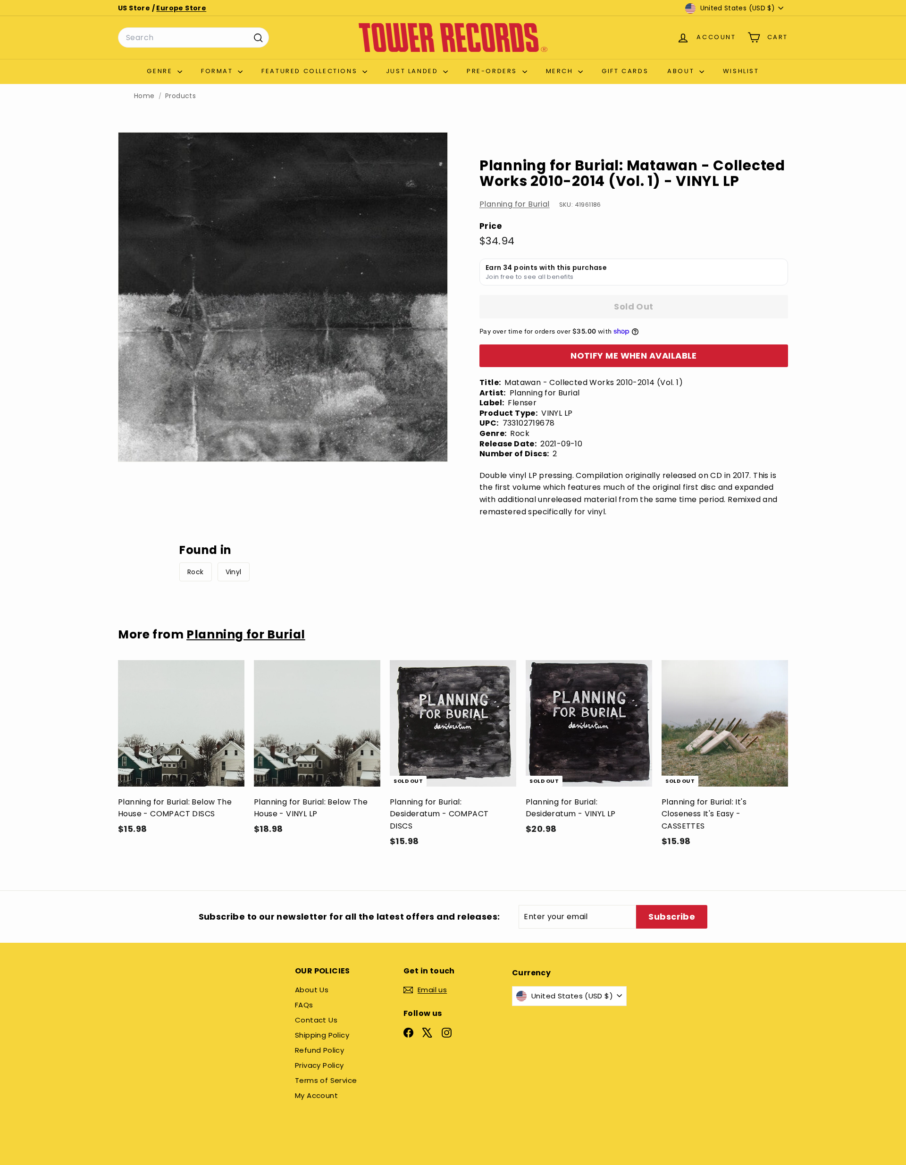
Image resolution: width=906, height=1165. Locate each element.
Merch (561, 71)
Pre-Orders (493, 71)
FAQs (304, 1005)
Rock (195, 572)
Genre (161, 71)
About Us (311, 990)
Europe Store (181, 8)
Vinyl (234, 572)
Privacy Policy (319, 1065)
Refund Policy (319, 1050)
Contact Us (316, 1020)
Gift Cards (625, 71)
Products (180, 96)
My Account (316, 1095)
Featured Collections (310, 71)
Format (218, 71)
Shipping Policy (322, 1035)
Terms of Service (326, 1080)
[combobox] (193, 37)
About (682, 71)
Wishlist (741, 71)
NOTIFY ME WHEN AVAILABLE (633, 355)
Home (144, 96)
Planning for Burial (514, 204)
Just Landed (413, 71)
